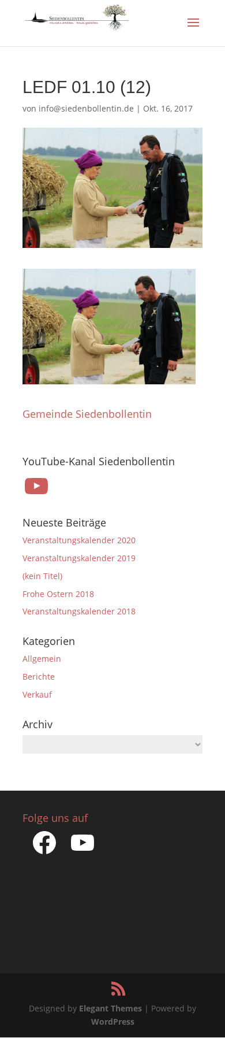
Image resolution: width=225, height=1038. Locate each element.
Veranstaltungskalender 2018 (79, 611)
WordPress (112, 1021)
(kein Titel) (42, 575)
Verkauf (37, 694)
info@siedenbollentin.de (86, 108)
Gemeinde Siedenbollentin (87, 414)
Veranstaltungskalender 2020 (79, 540)
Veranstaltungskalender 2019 (79, 558)
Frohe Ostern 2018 (58, 593)
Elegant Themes (110, 1008)
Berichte (38, 676)
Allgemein (41, 658)
